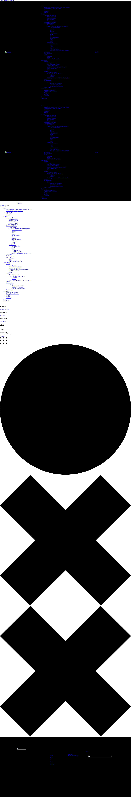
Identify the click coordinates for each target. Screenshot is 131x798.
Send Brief (2, 315)
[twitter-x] (1, 303)
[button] (68, 203)
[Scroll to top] (1, 797)
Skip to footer (10, 0)
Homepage (2, 336)
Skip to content (3, 0)
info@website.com (4, 309)
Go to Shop (3, 321)
